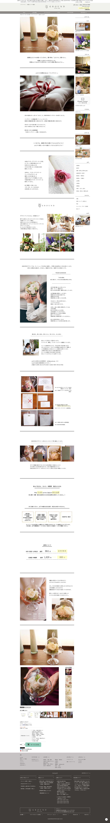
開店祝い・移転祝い (80, 175)
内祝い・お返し (58, 765)
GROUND (67, 0)
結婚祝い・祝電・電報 (47, 759)
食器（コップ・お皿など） (81, 201)
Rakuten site (75, 814)
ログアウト (22, 762)
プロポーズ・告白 (35, 739)
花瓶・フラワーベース (71, 761)
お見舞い (42, 734)
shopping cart (87, 1)
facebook (80, 762)
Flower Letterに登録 (81, 759)
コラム (58, 12)
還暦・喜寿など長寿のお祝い (82, 170)
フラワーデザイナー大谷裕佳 (35, 814)
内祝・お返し (39, 735)
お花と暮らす (69, 757)
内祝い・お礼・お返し (80, 188)
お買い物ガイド (84, 12)
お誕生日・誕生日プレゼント (48, 761)
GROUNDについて (35, 759)
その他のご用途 (35, 740)
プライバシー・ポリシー (51, 814)
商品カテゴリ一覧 (23, 14)
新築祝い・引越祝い (80, 178)
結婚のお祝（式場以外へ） (37, 731)
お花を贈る (34, 12)
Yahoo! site (86, 814)
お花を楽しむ (80, 757)
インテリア (69, 759)
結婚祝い (78, 165)
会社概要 (21, 814)
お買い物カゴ (22, 763)
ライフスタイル (47, 12)
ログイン (21, 760)
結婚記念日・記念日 (80, 173)
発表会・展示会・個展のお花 (82, 191)
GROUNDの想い (70, 12)
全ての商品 (28, 14)
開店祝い (34, 734)
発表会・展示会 (58, 767)
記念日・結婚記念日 (47, 765)
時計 (77, 203)
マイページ (23, 4)
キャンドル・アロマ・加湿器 (82, 206)
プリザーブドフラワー (34, 14)
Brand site (65, 814)
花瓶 (77, 198)
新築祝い (38, 734)
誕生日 (77, 168)
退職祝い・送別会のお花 (59, 764)
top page (21, 757)
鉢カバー (78, 208)
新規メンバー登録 (31, 4)
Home (24, 12)
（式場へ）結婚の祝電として (37, 730)
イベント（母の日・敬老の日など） (39, 738)
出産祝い (34, 735)
